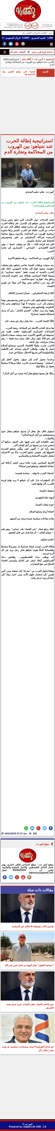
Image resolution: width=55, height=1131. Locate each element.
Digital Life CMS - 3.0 (34, 1126)
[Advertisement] (27, 105)
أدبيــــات (38, 59)
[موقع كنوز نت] (27, 862)
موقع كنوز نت (42, 844)
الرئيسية (50, 59)
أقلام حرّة (26, 59)
